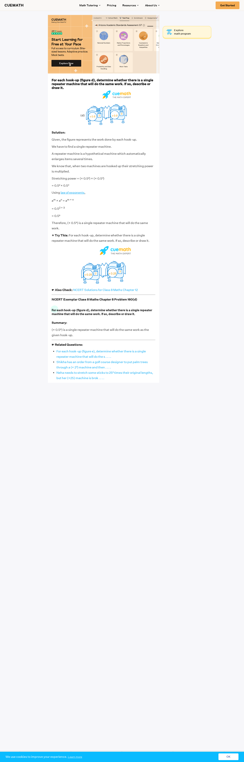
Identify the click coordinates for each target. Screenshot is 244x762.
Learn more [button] (75, 757)
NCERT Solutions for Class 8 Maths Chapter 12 (105, 290)
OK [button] (228, 757)
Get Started (227, 5)
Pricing (111, 5)
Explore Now (66, 63)
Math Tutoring (88, 5)
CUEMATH (14, 5)
